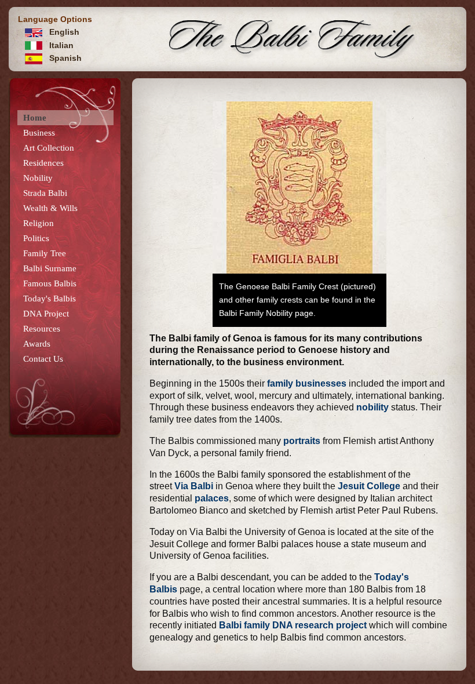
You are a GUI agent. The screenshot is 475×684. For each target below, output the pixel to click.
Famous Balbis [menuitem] (49, 283)
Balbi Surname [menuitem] (49, 268)
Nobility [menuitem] (38, 178)
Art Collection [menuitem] (48, 147)
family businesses (306, 383)
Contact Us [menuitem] (43, 358)
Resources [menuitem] (41, 328)
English (63, 32)
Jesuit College (367, 486)
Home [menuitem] (34, 117)
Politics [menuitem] (36, 238)
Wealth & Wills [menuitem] (50, 208)
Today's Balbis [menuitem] (49, 298)
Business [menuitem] (39, 132)
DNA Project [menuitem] (46, 313)
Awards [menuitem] (36, 343)
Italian (60, 45)
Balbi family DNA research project (293, 625)
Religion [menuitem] (38, 223)
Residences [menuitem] (43, 163)
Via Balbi (193, 486)
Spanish (64, 58)
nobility (372, 407)
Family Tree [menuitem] (44, 253)
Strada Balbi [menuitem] (45, 193)
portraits (301, 441)
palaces (212, 498)
